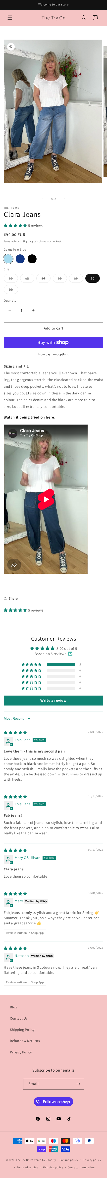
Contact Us (19, 1018)
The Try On (23, 1159)
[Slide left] (42, 198)
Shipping (28, 241)
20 (93, 278)
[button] (9, 17)
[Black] (32, 258)
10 (13, 279)
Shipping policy (53, 1167)
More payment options (53, 354)
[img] (15, 732)
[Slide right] (64, 198)
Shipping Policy (22, 1029)
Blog (13, 1007)
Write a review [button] (53, 700)
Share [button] (13, 598)
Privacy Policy (21, 1052)
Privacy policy (92, 1160)
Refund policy (69, 1160)
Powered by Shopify (43, 1159)
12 (29, 279)
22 (13, 290)
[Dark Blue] (20, 258)
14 (46, 279)
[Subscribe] (78, 1084)
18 (78, 279)
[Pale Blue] (8, 258)
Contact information (81, 1167)
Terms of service (27, 1167)
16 (62, 279)
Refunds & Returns (25, 1040)
